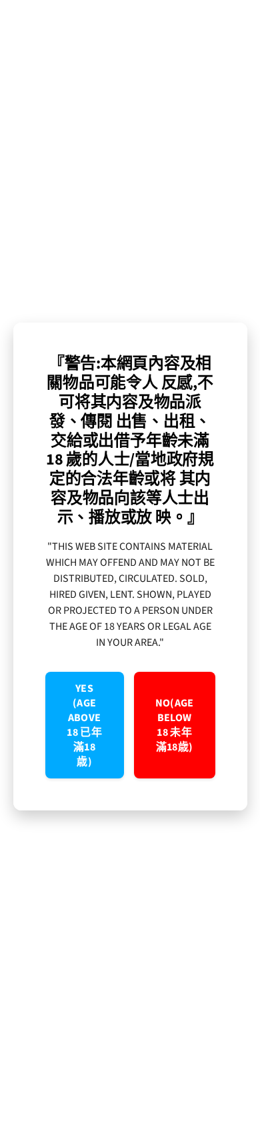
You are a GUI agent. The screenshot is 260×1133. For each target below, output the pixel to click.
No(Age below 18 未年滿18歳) (174, 725)
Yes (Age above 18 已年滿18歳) (84, 725)
